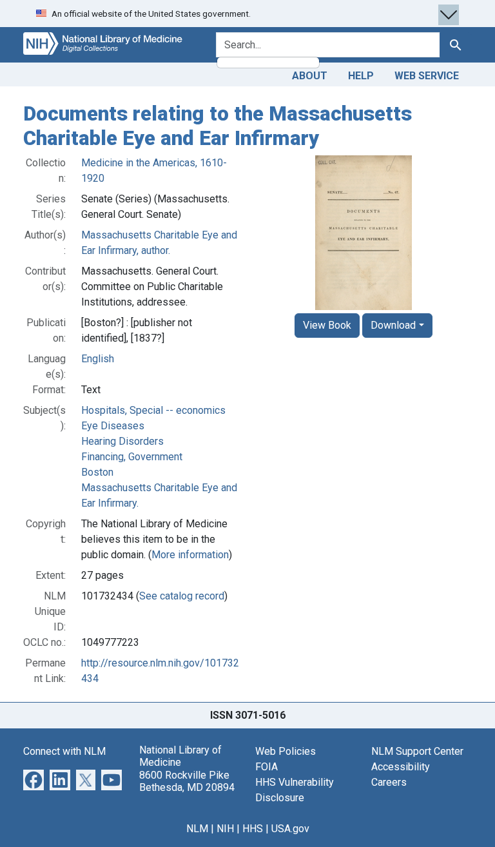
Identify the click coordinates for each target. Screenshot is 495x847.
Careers (389, 782)
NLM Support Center (417, 751)
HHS (252, 829)
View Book (327, 325)
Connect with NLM (64, 751)
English (97, 359)
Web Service (426, 76)
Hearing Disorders (122, 441)
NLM (197, 829)
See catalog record (181, 596)
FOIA (266, 767)
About (309, 76)
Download (393, 325)
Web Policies (285, 751)
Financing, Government (131, 457)
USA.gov (290, 829)
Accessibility (400, 767)
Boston (97, 472)
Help (361, 76)
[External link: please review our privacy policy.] (33, 779)
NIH (225, 829)
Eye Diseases (112, 426)
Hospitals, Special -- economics (153, 410)
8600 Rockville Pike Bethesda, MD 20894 (187, 781)
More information (190, 555)
